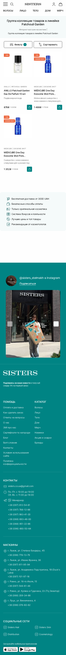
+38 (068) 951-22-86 (19, 523)
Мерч (37, 427)
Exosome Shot (50, 87)
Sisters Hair (13, 627)
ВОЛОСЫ (8, 10)
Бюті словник (10, 442)
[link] (60, 4)
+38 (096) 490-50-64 (19, 528)
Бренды (39, 442)
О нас (6, 422)
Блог (5, 437)
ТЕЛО (36, 10)
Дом (37, 422)
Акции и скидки (43, 437)
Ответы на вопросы (14, 417)
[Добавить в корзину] (29, 107)
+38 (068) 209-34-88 (19, 595)
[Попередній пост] (9, 323)
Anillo (7, 87)
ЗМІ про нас (9, 427)
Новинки (39, 432)
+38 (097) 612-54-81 (19, 505)
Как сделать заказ (13, 412)
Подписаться (28, 283)
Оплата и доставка (13, 407)
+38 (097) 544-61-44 (19, 585)
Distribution (13, 634)
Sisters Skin (45, 627)
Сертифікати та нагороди (16, 432)
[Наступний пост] (56, 323)
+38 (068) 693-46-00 (19, 519)
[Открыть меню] (5, 4)
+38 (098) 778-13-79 (19, 555)
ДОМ (48, 10)
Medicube (38, 87)
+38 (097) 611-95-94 (19, 564)
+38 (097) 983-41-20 (19, 514)
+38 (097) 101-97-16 (18, 576)
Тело (37, 417)
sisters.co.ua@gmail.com (20, 486)
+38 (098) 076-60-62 (19, 605)
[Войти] (54, 4)
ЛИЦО (23, 10)
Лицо (37, 412)
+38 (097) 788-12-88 (19, 509)
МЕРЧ (60, 10)
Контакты (8, 447)
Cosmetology (46, 634)
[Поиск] (12, 4)
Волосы (39, 407)
